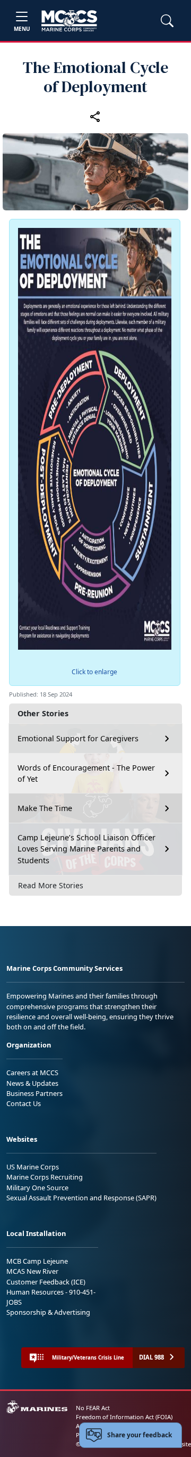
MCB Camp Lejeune (37, 1261)
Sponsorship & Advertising (48, 1312)
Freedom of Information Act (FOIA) (124, 1417)
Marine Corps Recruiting (44, 1177)
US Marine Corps (32, 1167)
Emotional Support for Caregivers (78, 738)
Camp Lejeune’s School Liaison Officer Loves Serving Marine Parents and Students (86, 848)
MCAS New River (32, 1271)
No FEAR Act (93, 1408)
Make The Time (45, 808)
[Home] (69, 20)
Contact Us (23, 1103)
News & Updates (32, 1083)
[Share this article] (95, 116)
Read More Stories (50, 885)
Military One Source (37, 1187)
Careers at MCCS (32, 1072)
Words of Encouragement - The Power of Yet (86, 773)
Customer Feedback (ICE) (45, 1282)
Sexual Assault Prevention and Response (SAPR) (81, 1197)
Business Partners (34, 1093)
